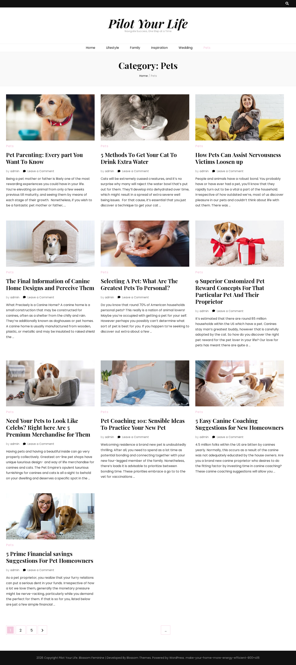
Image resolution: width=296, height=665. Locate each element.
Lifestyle (112, 47)
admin (14, 171)
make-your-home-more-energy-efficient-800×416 (223, 658)
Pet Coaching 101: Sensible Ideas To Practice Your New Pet (143, 424)
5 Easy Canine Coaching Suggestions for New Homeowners (239, 424)
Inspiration (159, 47)
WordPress (176, 658)
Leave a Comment (41, 171)
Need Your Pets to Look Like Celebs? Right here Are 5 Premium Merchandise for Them (48, 427)
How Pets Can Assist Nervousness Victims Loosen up (238, 158)
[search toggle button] (287, 3)
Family (135, 47)
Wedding (186, 47)
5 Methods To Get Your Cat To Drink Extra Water (139, 158)
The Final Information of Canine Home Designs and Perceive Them (50, 284)
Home (90, 47)
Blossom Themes (139, 658)
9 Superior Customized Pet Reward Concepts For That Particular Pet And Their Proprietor (230, 291)
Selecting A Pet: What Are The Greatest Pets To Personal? (139, 284)
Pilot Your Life (148, 23)
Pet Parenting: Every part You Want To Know (44, 158)
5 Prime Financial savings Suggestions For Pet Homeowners (49, 557)
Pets (206, 47)
